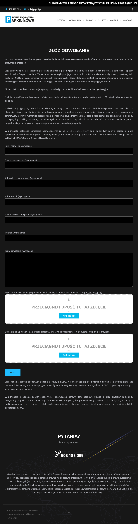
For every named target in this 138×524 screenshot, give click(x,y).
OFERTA (61, 20)
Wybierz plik (69, 316)
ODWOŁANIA (75, 20)
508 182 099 (15, 9)
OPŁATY (102, 20)
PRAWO (89, 20)
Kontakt (127, 20)
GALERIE (114, 20)
